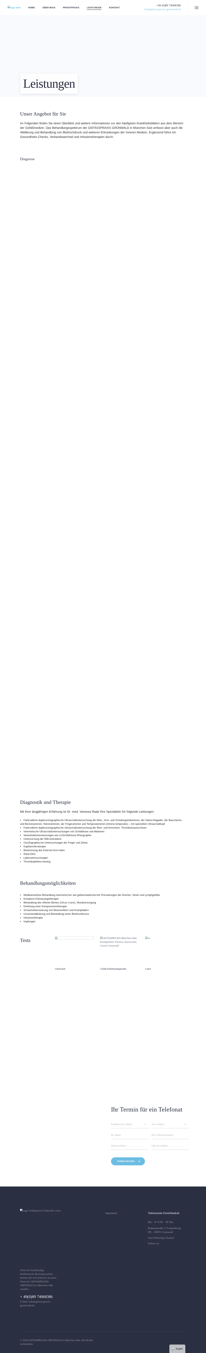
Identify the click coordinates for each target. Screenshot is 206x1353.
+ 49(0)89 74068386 (36, 1296)
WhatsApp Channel (163, 1237)
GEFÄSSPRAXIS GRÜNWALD (45, 1340)
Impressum (111, 1213)
